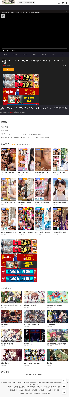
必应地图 (41, 390)
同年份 (24, 144)
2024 (14, 65)
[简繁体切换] (64, 380)
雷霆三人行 (4, 324)
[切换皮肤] (64, 386)
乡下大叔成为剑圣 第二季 (31, 324)
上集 (54, 54)
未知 (12, 65)
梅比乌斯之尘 (5, 363)
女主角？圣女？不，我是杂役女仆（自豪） (14, 305)
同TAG (29, 144)
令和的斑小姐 (28, 344)
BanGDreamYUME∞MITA (32, 363)
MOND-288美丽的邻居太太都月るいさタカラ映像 (16, 232)
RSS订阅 (20, 390)
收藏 (6, 54)
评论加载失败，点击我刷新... (34, 374)
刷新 (16, 54)
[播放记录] (59, 3)
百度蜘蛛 (27, 390)
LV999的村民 (51, 324)
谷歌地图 (34, 390)
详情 (46, 137)
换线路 (64, 65)
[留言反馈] (63, 3)
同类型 (14, 144)
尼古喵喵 (49, 363)
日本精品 (7, 65)
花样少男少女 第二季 (30, 305)
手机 (44, 54)
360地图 (49, 390)
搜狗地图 (56, 390)
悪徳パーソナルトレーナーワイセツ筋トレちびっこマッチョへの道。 (34, 107)
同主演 (19, 144)
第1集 (8, 69)
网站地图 (12, 390)
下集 (63, 54)
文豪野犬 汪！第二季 (7, 344)
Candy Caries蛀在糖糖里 (54, 305)
